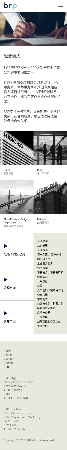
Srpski (7, 351)
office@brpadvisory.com (18, 382)
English (8, 355)
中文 (6, 366)
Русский (9, 362)
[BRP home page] (10, 6)
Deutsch (9, 358)
